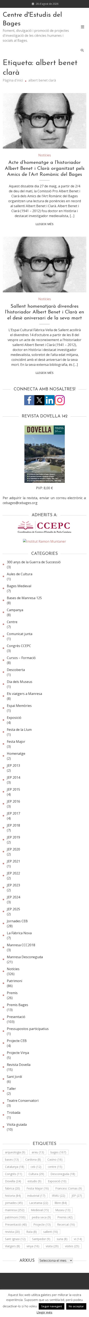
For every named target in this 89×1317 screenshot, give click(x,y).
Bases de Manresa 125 (24, 598)
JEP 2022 (13, 873)
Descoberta (16, 669)
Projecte (42, 1224)
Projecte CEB (17, 1040)
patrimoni (15, 1217)
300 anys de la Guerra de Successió (34, 562)
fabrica (12, 1188)
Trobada (13, 1112)
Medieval (40, 1210)
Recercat (66, 1224)
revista (12, 1232)
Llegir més (44, 1312)
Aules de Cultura (19, 574)
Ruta (31, 1232)
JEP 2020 (13, 849)
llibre (61, 1203)
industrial (36, 1196)
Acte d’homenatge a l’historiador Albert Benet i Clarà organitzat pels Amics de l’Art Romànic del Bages (44, 168)
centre (55, 1167)
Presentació (16, 1017)
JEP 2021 (13, 861)
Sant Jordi (14, 1076)
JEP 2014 (13, 777)
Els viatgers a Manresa (24, 693)
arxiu (38, 1152)
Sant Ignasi (15, 1239)
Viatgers (12, 1246)
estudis (34, 1181)
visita (52, 1246)
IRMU (58, 1196)
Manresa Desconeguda (25, 957)
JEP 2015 (13, 789)
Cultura (36, 1174)
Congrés (13, 1174)
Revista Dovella (18, 1064)
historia (13, 1196)
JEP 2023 (13, 885)
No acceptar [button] (76, 1306)
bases (12, 1159)
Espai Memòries (19, 705)
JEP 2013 (13, 765)
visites (72, 1246)
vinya (32, 1246)
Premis (12, 993)
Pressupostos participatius (28, 1028)
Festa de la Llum (19, 729)
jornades (14, 1203)
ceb (36, 1167)
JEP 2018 (13, 825)
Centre (12, 622)
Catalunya (14, 1167)
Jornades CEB (17, 921)
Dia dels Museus (19, 681)
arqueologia (15, 1152)
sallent (50, 1232)
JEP (77, 1196)
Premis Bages (17, 1005)
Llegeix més (44, 224)
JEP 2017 (13, 813)
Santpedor (41, 1239)
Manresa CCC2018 (21, 945)
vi (78, 1239)
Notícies (44, 155)
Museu (62, 1210)
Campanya (15, 610)
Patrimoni (14, 981)
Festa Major (16, 741)
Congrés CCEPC (19, 646)
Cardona (33, 1159)
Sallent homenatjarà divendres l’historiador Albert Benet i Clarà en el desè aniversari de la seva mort (44, 312)
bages (58, 1152)
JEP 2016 (13, 801)
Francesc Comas (68, 1188)
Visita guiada (17, 1124)
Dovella (13, 1181)
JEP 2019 (13, 837)
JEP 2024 (13, 897)
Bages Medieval (19, 586)
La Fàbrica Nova (19, 933)
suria (62, 1239)
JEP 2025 (13, 909)
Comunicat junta (19, 634)
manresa (14, 1210)
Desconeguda (63, 1174)
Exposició (14, 717)
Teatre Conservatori (22, 1100)
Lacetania (38, 1203)
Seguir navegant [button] (51, 1306)
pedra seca (41, 1217)
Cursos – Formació (21, 658)
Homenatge (16, 753)
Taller (11, 1088)
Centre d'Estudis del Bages (32, 19)
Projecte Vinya (18, 1052)
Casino (55, 1159)
